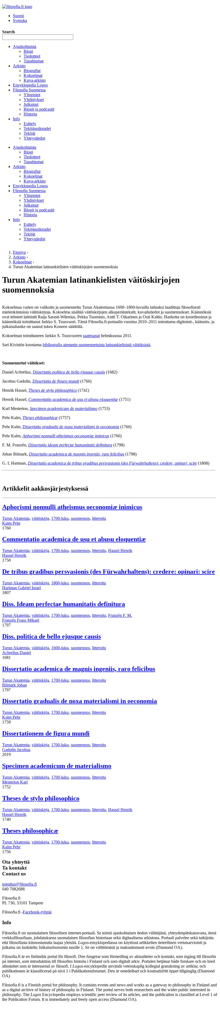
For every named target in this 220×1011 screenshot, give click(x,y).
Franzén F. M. (120, 615)
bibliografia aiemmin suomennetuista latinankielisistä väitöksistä (96, 344)
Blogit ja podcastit (39, 109)
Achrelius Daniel (16, 652)
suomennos (80, 518)
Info (16, 119)
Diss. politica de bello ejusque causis (51, 636)
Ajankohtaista (24, 46)
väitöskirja (40, 518)
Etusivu (19, 252)
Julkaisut (31, 104)
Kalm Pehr (11, 523)
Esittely (30, 123)
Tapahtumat (33, 61)
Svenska (20, 20)
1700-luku (60, 518)
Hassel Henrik (120, 550)
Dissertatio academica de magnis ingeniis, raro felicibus (78, 668)
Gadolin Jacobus (16, 749)
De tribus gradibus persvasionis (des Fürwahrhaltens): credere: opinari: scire (108, 571)
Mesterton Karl (15, 782)
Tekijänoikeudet (37, 128)
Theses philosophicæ (30, 830)
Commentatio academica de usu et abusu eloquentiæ (74, 539)
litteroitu (99, 518)
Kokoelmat (33, 75)
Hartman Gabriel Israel (21, 587)
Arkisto (19, 66)
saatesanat (91, 335)
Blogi (28, 51)
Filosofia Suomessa (29, 90)
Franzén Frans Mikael (20, 620)
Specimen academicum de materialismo (56, 765)
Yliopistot (32, 94)
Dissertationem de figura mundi (46, 733)
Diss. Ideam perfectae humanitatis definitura (63, 603)
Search (8, 31)
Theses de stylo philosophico (40, 798)
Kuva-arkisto (35, 80)
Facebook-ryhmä (37, 912)
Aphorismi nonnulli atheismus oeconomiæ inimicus (72, 506)
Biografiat (32, 70)
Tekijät (29, 133)
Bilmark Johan (14, 685)
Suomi (18, 15)
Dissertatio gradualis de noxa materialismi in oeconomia (79, 700)
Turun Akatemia (16, 518)
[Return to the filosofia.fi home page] (17, 6)
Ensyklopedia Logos (30, 85)
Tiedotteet (32, 56)
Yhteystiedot (34, 138)
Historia (30, 114)
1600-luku (60, 648)
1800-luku (60, 583)
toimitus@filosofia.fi (19, 884)
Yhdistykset (34, 99)
